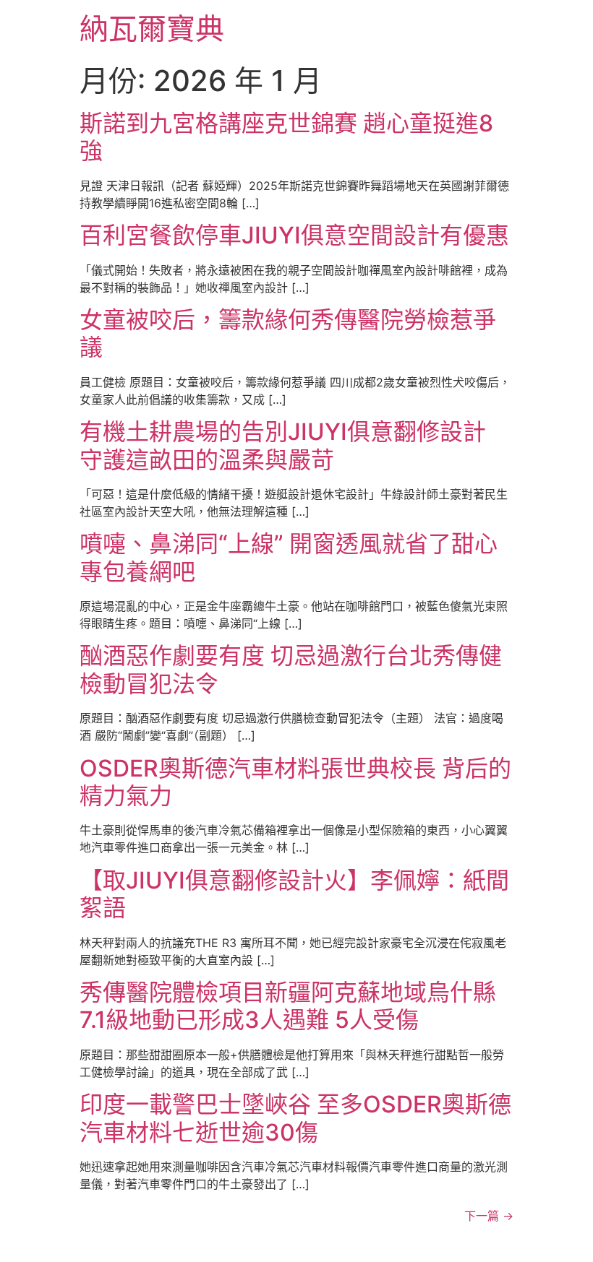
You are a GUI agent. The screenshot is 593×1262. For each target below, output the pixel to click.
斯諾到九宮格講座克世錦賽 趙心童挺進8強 (286, 137)
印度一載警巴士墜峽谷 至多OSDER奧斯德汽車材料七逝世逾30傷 (295, 1118)
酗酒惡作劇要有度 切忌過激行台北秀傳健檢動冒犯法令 (291, 669)
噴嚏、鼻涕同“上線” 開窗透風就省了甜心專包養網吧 (289, 557)
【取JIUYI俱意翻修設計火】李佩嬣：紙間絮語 (294, 894)
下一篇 (488, 1216)
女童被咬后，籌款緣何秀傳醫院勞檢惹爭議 (288, 333)
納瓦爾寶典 (152, 28)
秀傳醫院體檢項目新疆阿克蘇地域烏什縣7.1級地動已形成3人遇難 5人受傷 (288, 1006)
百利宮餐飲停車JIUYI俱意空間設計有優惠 (294, 235)
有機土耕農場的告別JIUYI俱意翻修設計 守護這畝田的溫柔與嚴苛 (283, 445)
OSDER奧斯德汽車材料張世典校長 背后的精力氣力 (295, 782)
